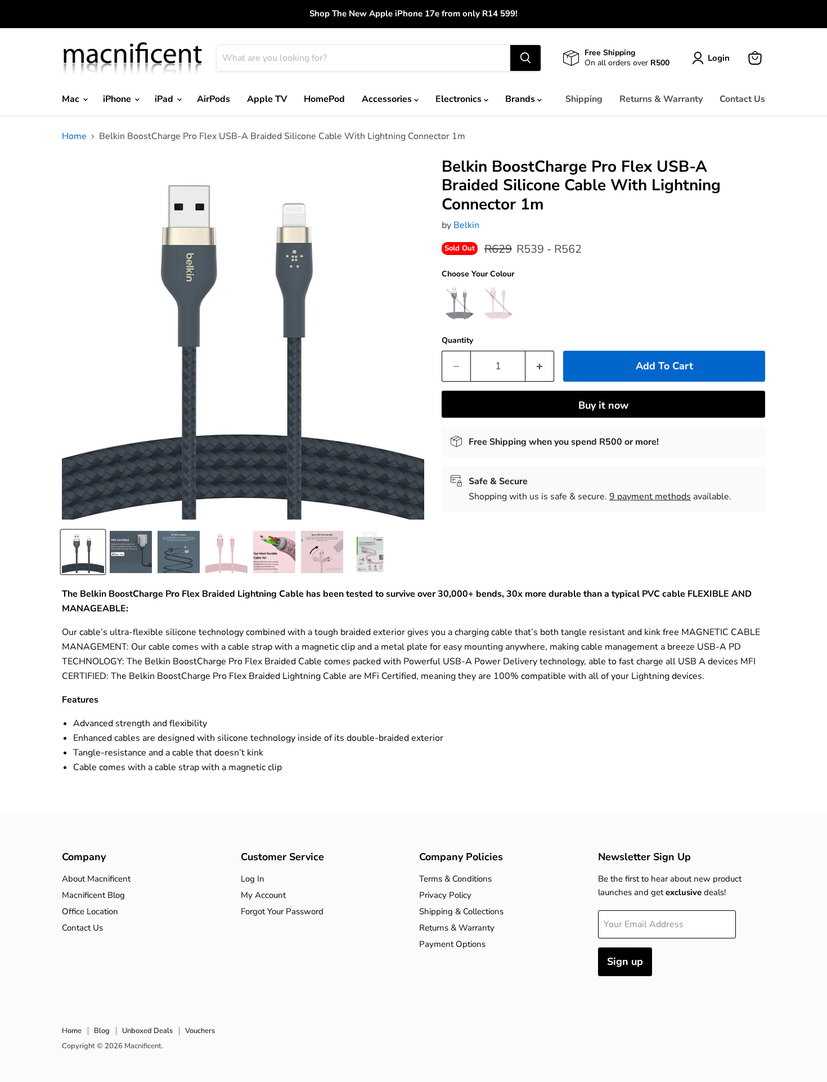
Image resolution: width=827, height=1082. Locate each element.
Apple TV (267, 99)
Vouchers (200, 1031)
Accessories (388, 99)
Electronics (459, 99)
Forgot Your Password (282, 911)
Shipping (584, 99)
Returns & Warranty (661, 99)
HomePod (324, 99)
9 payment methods (650, 496)
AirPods (213, 99)
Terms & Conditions (455, 878)
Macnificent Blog (93, 895)
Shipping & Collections (461, 911)
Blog (102, 1031)
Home (74, 136)
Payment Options (452, 944)
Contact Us (742, 99)
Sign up (625, 961)
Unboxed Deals (147, 1031)
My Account (263, 895)
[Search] (525, 58)
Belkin (466, 225)
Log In (252, 878)
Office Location (90, 911)
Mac (72, 99)
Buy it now (603, 405)
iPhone (118, 99)
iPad (165, 99)
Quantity (457, 340)
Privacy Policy (445, 895)
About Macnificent (96, 878)
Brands (521, 99)
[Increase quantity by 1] (539, 366)
